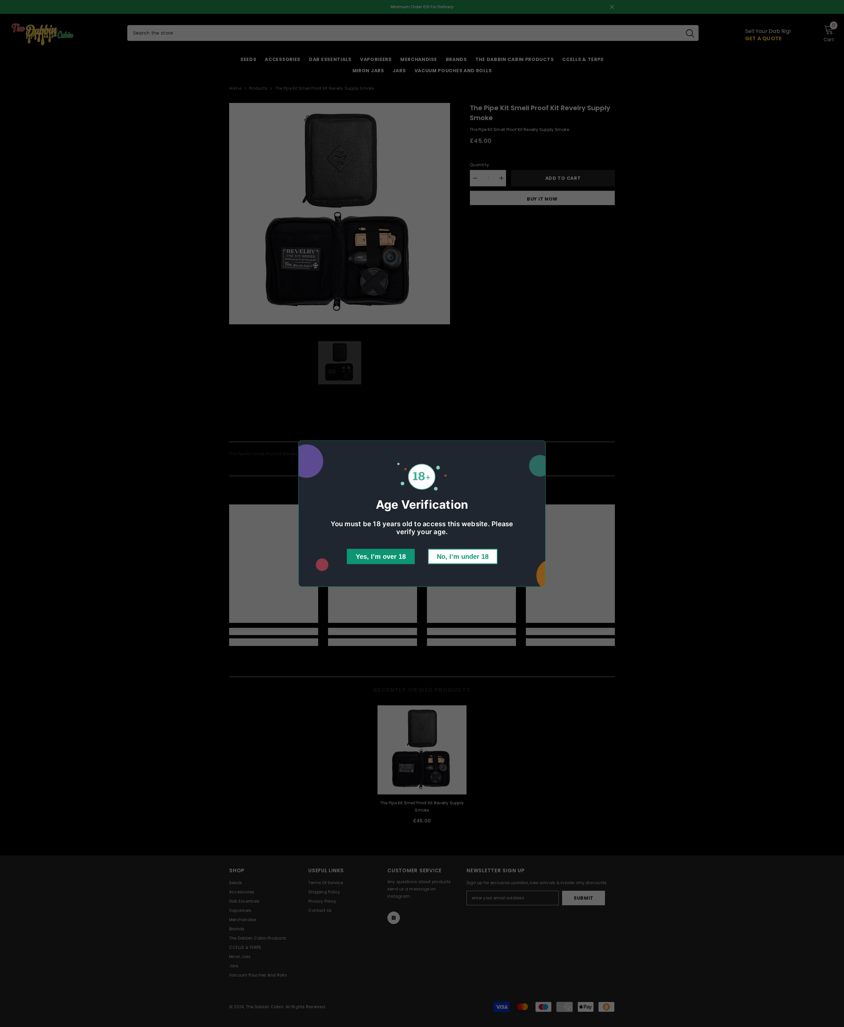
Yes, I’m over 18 (381, 556)
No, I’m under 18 (463, 556)
